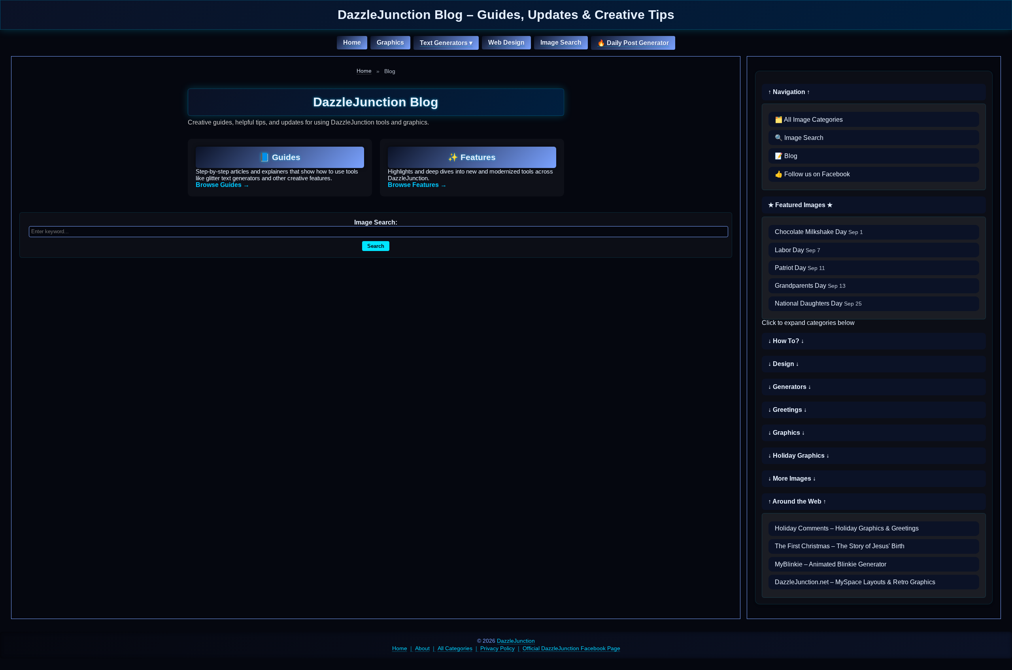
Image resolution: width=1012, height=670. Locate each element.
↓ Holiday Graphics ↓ (798, 455)
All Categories (455, 648)
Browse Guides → (222, 184)
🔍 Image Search (799, 137)
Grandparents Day (810, 285)
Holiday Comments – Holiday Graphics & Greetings (847, 528)
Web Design (506, 42)
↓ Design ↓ (783, 363)
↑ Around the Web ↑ (797, 501)
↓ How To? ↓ (786, 341)
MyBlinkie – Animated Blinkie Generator (830, 564)
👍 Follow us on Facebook (812, 174)
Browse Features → (417, 184)
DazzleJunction (516, 641)
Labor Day (797, 250)
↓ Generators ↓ (789, 386)
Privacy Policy (497, 648)
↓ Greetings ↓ (787, 409)
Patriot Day (800, 267)
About (422, 648)
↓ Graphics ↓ (786, 432)
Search (375, 246)
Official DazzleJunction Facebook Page (571, 648)
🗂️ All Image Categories (809, 119)
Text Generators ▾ (446, 43)
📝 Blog (786, 156)
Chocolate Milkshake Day (819, 231)
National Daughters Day (818, 303)
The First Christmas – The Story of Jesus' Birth (839, 546)
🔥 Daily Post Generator (633, 43)
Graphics (390, 42)
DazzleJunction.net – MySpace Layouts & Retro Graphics (855, 582)
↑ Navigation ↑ (789, 92)
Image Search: (375, 222)
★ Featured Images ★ (800, 205)
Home (352, 42)
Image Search (561, 42)
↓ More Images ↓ (792, 478)
